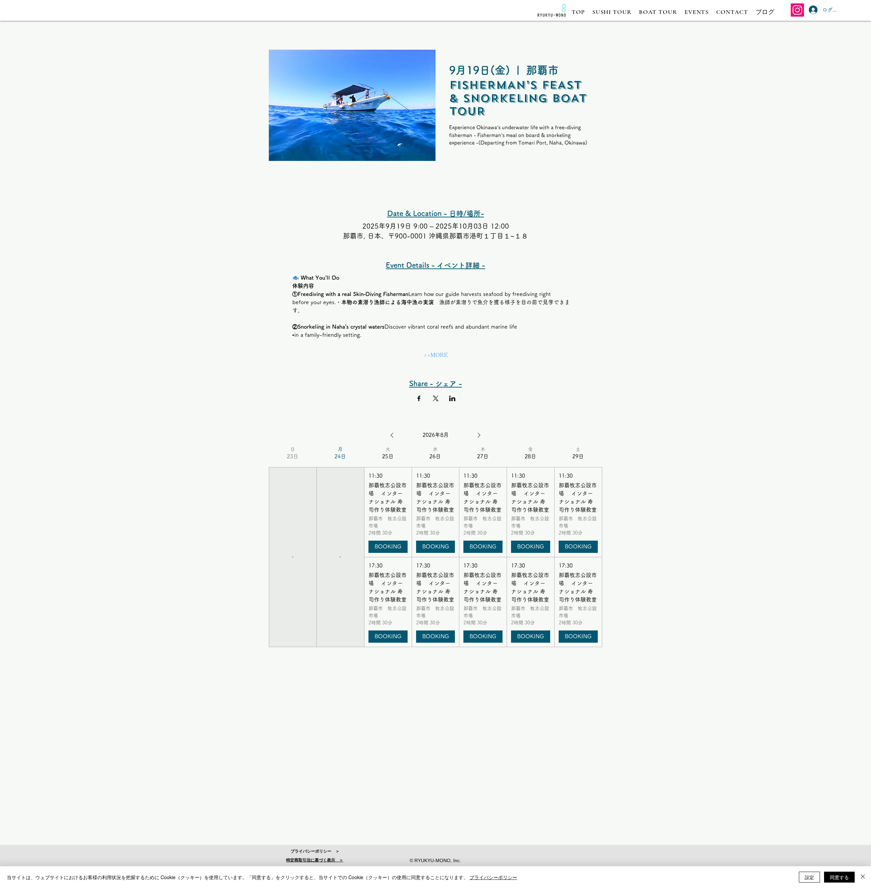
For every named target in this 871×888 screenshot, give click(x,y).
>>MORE (436, 355)
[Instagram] (797, 10)
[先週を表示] (392, 435)
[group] (292, 546)
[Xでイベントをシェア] (435, 398)
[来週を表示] (479, 435)
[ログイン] (811, 9)
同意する (839, 877)
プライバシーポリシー (493, 877)
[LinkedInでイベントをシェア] (452, 398)
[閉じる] (863, 877)
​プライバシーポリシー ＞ (315, 851)
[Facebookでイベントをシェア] (419, 398)
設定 (809, 877)
